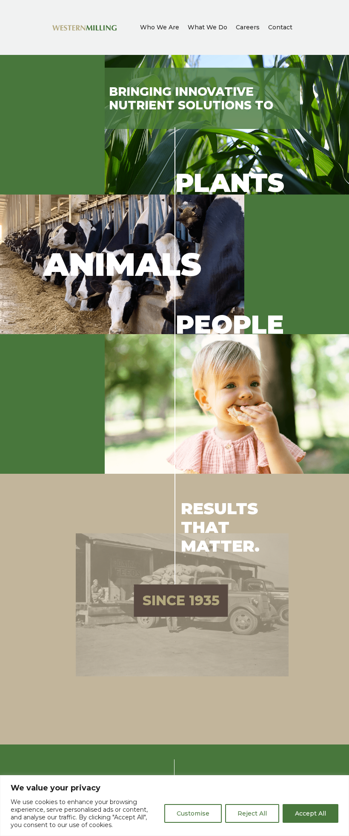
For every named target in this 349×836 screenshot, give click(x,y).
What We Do (207, 27)
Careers (248, 27)
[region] (174, 805)
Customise (193, 813)
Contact (280, 27)
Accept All (310, 813)
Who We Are (159, 27)
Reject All (252, 813)
